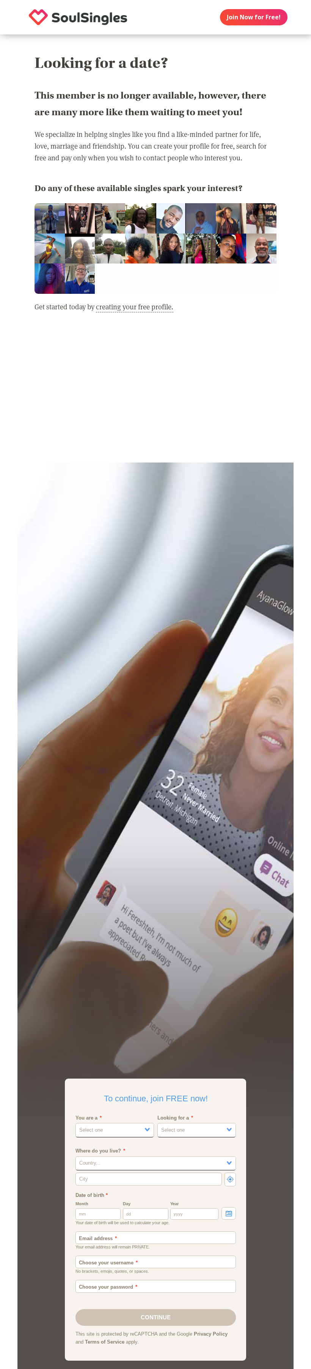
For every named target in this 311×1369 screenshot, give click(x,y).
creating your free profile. (134, 306)
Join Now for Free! (253, 17)
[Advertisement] (155, 392)
